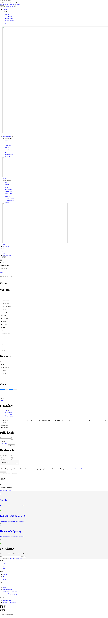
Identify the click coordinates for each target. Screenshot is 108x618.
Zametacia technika (9, 200)
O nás (3, 563)
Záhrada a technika (6, 579)
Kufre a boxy (8, 145)
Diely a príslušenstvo (7, 578)
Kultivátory (7, 184)
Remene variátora (9, 154)
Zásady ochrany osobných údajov (10, 591)
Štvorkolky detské (9, 18)
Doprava (4, 587)
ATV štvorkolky (8, 13)
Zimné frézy (8, 202)
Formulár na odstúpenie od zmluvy (10, 594)
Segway (7, 23)
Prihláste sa (14, 473)
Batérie (6, 140)
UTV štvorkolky (8, 16)
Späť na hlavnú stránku (5, 490)
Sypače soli (7, 187)
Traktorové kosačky (9, 198)
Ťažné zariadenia (9, 196)
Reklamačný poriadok (7, 593)
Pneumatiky (7, 152)
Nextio (7, 617)
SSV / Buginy (8, 14)
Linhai (6, 22)
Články (4, 566)
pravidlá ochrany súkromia (79, 469)
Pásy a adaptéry (8, 189)
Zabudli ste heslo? (4, 443)
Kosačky (7, 186)
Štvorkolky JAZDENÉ (10, 20)
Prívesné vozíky (8, 191)
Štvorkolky (5, 410)
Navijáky (7, 149)
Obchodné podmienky (7, 589)
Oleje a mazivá (8, 151)
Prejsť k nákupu (3, 271)
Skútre (3, 576)
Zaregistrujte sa (11, 445)
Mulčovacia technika (9, 195)
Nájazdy (7, 147)
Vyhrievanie (7, 156)
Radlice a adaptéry (9, 193)
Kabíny (6, 182)
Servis (3, 565)
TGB (6, 25)
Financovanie (5, 585)
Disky (6, 143)
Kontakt (4, 568)
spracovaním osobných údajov (15, 558)
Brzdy (6, 142)
